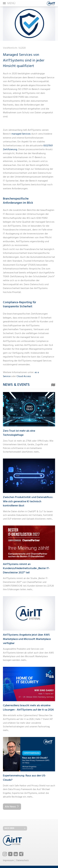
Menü (11, 3)
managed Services (21, 134)
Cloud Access (24, 376)
